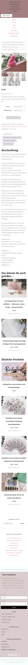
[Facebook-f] (9, 655)
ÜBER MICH (4, 629)
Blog (14, 28)
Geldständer (14, 548)
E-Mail (3, 601)
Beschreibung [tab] (8, 134)
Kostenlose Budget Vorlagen (14, 550)
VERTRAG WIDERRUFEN (8, 649)
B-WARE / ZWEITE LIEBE (8, 616)
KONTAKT (4, 641)
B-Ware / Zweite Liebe (14, 538)
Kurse (14, 22)
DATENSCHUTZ (5, 647)
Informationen (14, 33)
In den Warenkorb (13, 117)
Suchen (22, 523)
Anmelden (14, 36)
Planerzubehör (19, 42)
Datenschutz (19, 662)
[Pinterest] (18, 655)
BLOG (3, 634)
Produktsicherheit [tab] (9, 140)
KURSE (3, 631)
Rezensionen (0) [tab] (8, 144)
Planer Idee (12, 129)
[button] (24, 55)
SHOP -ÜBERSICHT (6, 614)
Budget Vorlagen (14, 545)
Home (14, 19)
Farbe (7, 106)
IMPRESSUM (4, 644)
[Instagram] (15, 655)
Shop (14, 25)
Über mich (14, 30)
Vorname (4, 595)
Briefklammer (8, 110)
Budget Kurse (14, 543)
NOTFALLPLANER (6, 619)
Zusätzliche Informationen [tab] (12, 137)
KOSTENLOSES (5, 622)
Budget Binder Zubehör (18, 126)
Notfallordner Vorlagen (14, 553)
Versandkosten (8, 93)
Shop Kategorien (6, 42)
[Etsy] (12, 655)
